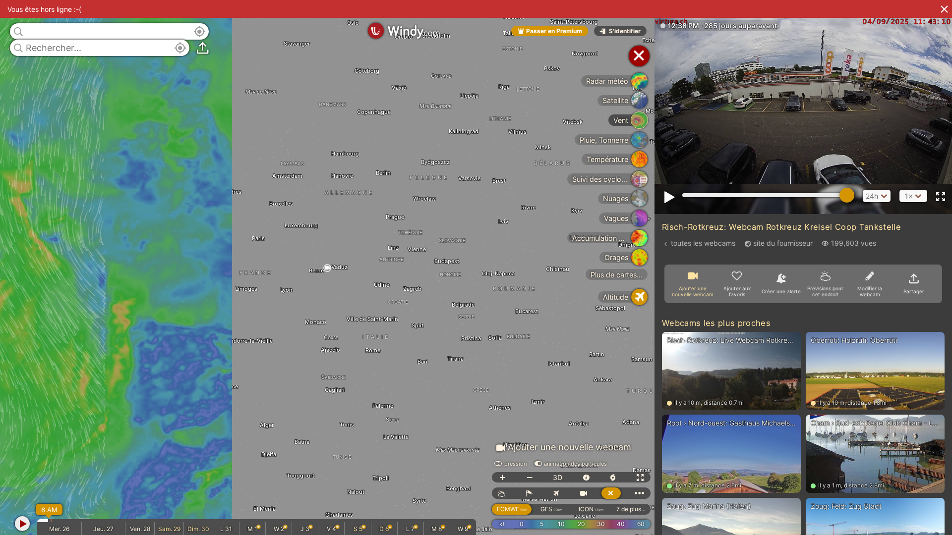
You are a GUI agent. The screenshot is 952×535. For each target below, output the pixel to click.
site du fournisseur (783, 243)
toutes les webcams (703, 243)
